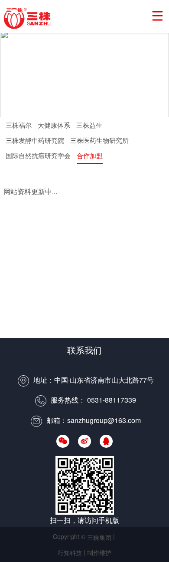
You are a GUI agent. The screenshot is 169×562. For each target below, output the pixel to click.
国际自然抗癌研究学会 (38, 155)
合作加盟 (90, 155)
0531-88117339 (111, 400)
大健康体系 (54, 124)
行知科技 (70, 552)
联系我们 (84, 350)
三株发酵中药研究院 (35, 140)
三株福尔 (19, 124)
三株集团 (29, 18)
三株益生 (89, 124)
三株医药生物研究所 (99, 140)
